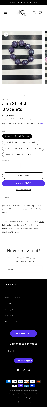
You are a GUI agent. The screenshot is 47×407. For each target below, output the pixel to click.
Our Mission (10, 304)
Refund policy (33, 394)
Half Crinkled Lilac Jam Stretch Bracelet (23, 148)
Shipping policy (31, 398)
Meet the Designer (12, 298)
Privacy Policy (11, 310)
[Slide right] (29, 95)
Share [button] (7, 197)
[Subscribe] (39, 269)
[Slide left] (17, 95)
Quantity (5, 160)
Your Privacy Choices (13, 322)
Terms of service (18, 398)
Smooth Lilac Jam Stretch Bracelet (20, 154)
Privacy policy (21, 394)
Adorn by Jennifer (22, 390)
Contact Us (9, 292)
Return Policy (11, 316)
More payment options (23, 190)
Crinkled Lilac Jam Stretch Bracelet (21, 142)
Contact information (25, 402)
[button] (6, 12)
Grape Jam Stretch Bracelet (17, 136)
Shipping (15, 119)
